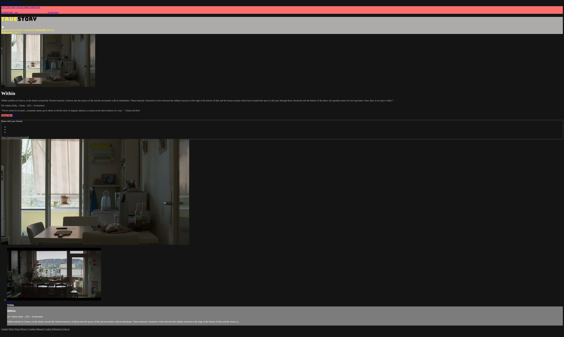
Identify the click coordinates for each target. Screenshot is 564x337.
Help (11, 329)
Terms (17, 329)
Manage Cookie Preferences (49, 329)
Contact (4, 329)
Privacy (24, 329)
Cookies (32, 329)
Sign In (17, 32)
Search (14, 30)
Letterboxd (28, 30)
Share (15, 115)
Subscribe (6, 115)
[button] (3, 27)
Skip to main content (10, 2)
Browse (5, 30)
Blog (20, 30)
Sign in (50, 30)
